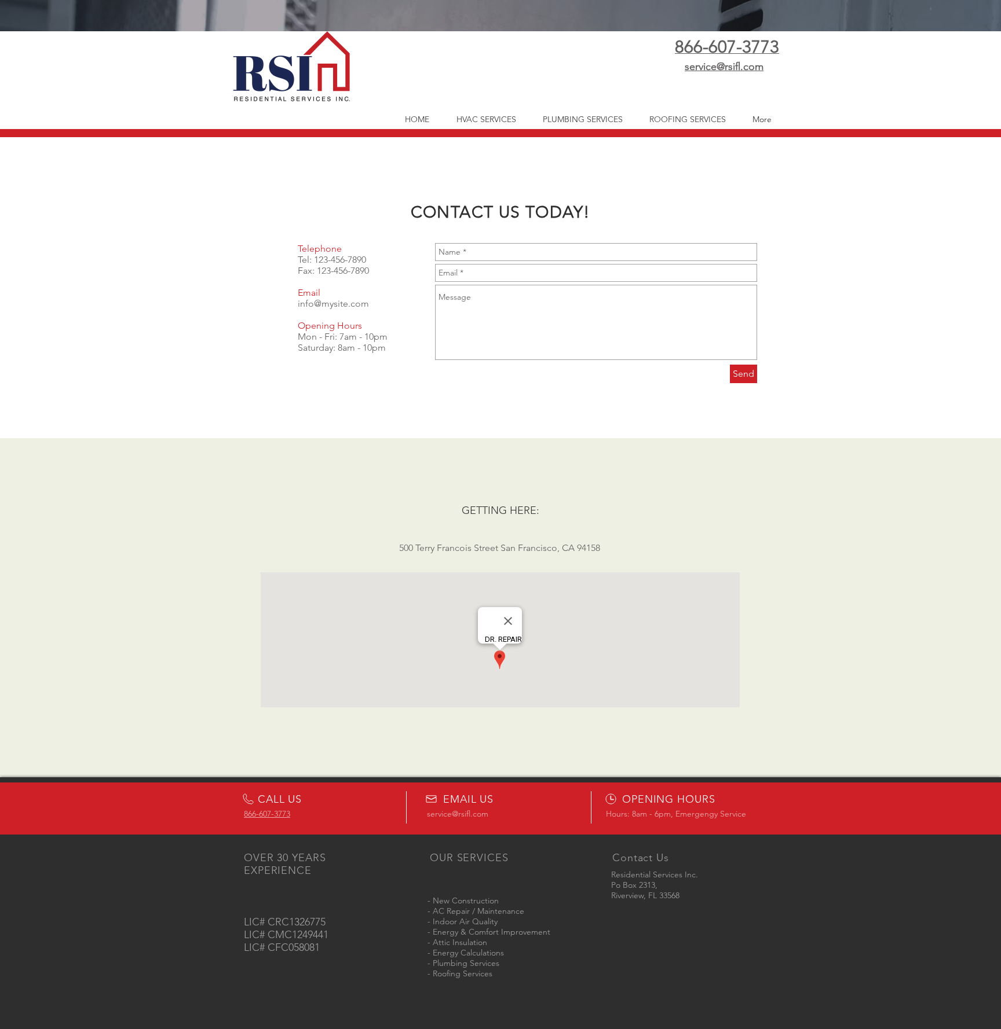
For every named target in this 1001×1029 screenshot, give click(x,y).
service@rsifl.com (457, 813)
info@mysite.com (333, 303)
